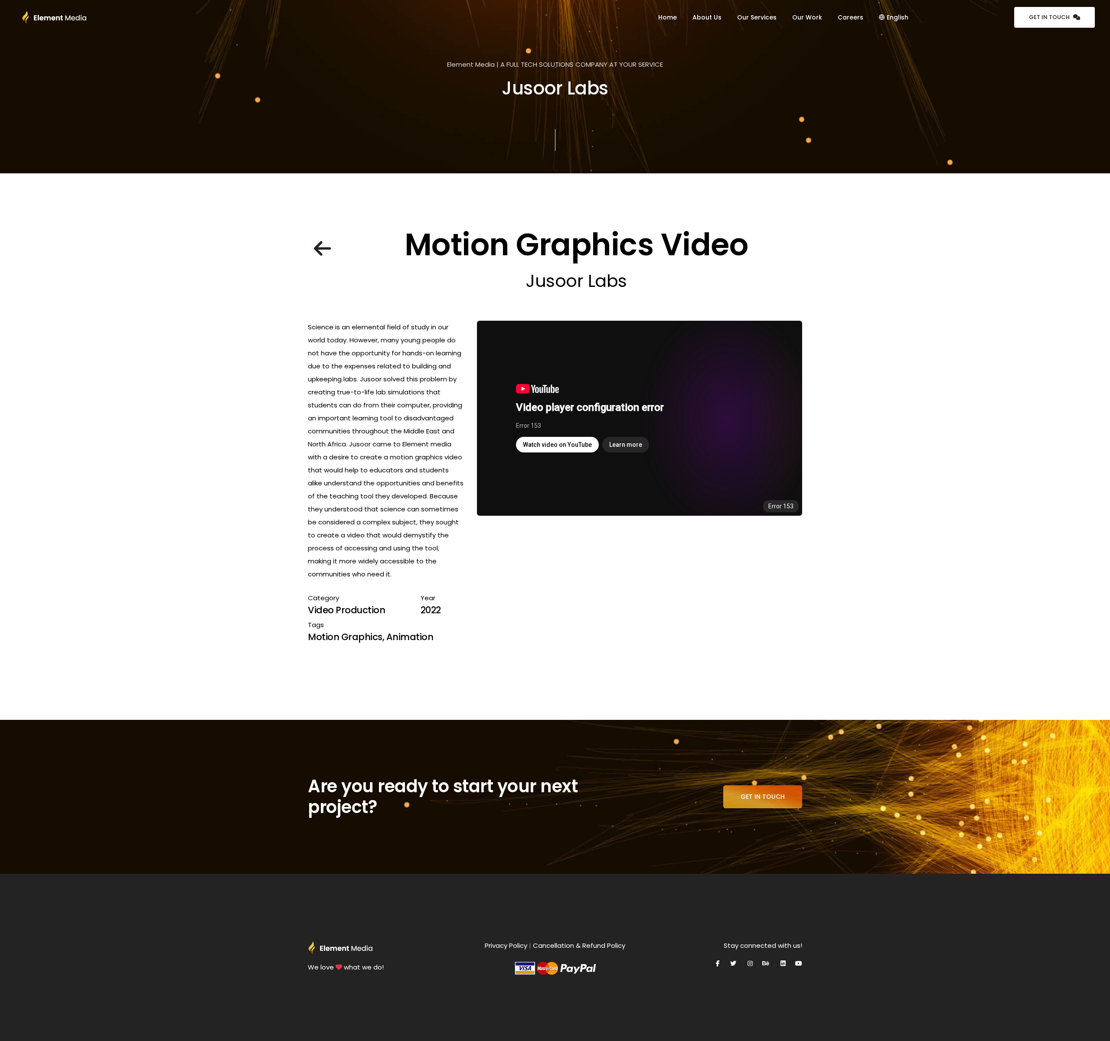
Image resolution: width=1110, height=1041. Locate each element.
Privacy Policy (506, 945)
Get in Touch (1049, 17)
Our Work (807, 17)
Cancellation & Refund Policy (579, 945)
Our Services (757, 17)
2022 (431, 610)
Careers (850, 17)
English (896, 17)
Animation (410, 637)
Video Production (346, 610)
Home (667, 17)
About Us (707, 17)
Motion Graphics (345, 637)
